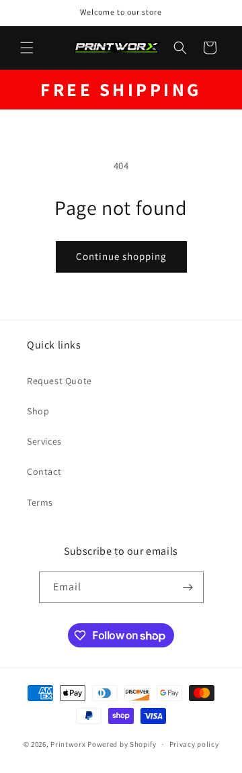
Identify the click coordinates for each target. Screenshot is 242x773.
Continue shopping (121, 256)
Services (44, 441)
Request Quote (59, 381)
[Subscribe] (188, 587)
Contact (44, 471)
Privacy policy (194, 744)
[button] (27, 47)
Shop (38, 411)
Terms (40, 502)
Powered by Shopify (122, 744)
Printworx (67, 744)
